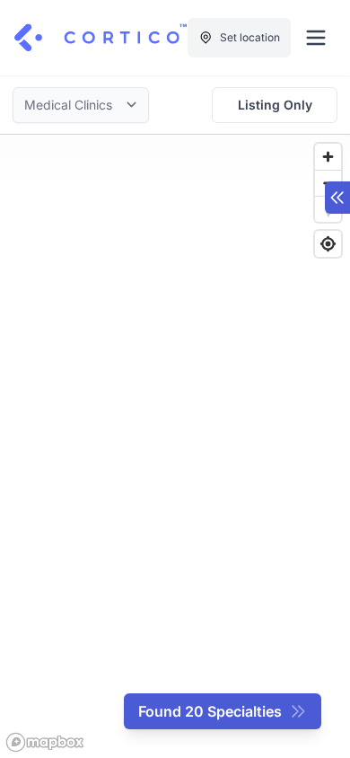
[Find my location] (328, 244)
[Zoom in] (328, 157)
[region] (175, 446)
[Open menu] (316, 37)
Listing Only (275, 104)
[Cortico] (100, 37)
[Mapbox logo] (44, 742)
